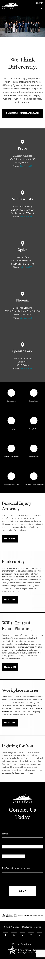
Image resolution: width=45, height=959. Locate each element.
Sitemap (38, 927)
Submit (22, 891)
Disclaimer (27, 927)
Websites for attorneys (22, 944)
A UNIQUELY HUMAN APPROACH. (22, 113)
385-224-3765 (26, 166)
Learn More (10, 538)
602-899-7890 (26, 318)
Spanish (39, 3)
